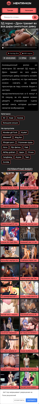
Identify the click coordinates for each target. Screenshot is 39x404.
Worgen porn (8, 142)
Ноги (5, 147)
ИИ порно (28, 53)
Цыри (21, 152)
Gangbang (7, 157)
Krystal (24, 132)
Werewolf (7, 137)
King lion (18, 137)
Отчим (31, 152)
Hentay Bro (14, 53)
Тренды (10, 10)
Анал (11, 118)
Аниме (20, 118)
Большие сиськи (10, 123)
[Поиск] (35, 17)
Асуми (18, 157)
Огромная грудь (25, 142)
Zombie (6, 162)
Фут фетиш (16, 147)
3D (4, 118)
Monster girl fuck (10, 132)
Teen (27, 157)
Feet (26, 147)
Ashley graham (9, 152)
